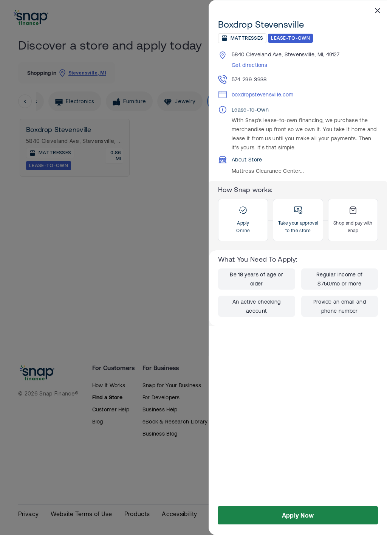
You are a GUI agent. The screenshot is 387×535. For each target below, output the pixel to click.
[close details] (377, 10)
